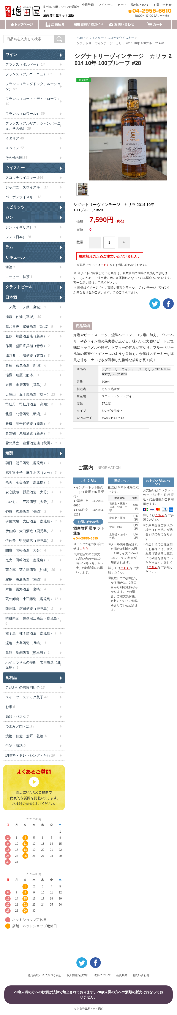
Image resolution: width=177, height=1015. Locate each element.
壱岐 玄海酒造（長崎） (25, 511)
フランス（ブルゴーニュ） (28, 74)
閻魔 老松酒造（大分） (25, 550)
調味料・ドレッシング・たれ (30, 755)
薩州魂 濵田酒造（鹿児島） (29, 608)
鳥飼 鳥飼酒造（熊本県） (27, 653)
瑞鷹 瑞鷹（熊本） (22, 375)
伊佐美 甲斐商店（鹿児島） (29, 540)
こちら (105, 265)
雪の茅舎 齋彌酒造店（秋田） (31, 443)
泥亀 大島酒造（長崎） (25, 643)
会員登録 (88, 4)
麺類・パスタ (17, 716)
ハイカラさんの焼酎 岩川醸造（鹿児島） (33, 665)
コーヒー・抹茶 (18, 277)
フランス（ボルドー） (25, 64)
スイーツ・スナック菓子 (26, 697)
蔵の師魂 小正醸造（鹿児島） (31, 599)
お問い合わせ (162, 4)
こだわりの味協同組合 (25, 687)
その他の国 (16, 158)
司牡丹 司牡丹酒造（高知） (29, 404)
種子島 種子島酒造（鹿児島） (31, 633)
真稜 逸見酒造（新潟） (25, 365)
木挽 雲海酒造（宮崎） (25, 589)
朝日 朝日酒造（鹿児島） (27, 463)
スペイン (14, 148)
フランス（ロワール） (25, 113)
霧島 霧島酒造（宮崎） (25, 579)
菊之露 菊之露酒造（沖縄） (30, 570)
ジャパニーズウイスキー (26, 187)
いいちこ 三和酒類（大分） (29, 502)
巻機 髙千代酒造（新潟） (27, 423)
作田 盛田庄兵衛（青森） (27, 346)
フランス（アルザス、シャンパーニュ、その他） (33, 126)
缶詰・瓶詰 (15, 746)
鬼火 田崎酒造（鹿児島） (27, 560)
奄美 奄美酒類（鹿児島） (27, 482)
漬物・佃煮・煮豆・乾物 (26, 736)
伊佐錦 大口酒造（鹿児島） (29, 531)
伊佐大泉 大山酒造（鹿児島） (31, 521)
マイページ (105, 4)
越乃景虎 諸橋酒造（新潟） (29, 326)
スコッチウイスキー (120, 38)
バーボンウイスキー (23, 197)
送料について (140, 4)
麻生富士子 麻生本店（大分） (31, 472)
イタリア (14, 138)
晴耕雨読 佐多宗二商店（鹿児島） (33, 621)
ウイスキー (96, 38)
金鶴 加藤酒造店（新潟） (27, 336)
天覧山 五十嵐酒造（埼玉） (30, 394)
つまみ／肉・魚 (19, 726)
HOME (80, 38)
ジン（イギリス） (20, 227)
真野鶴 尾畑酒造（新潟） (27, 433)
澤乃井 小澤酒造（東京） (27, 355)
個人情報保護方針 (77, 975)
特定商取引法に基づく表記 (44, 975)
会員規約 (121, 975)
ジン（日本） (18, 237)
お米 (10, 707)
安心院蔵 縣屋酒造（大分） (29, 492)
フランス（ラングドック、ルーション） (33, 86)
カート (122, 4)
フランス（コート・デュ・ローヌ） (33, 101)
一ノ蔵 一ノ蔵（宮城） (25, 307)
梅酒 (10, 267)
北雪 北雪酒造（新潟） (25, 414)
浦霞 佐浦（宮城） (23, 317)
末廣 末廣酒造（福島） (25, 385)
